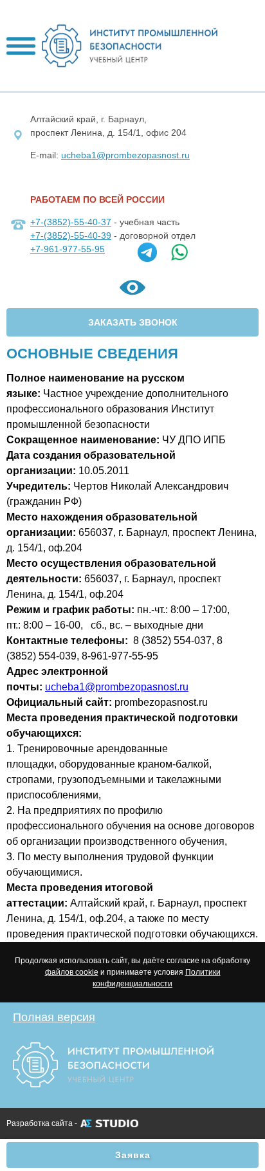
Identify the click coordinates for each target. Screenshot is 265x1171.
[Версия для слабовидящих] (132, 290)
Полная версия (54, 1017)
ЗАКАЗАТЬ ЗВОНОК (133, 322)
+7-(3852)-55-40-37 (70, 222)
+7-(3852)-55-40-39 (70, 235)
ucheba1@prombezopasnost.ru (125, 155)
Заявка (133, 1155)
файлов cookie (71, 972)
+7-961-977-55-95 (67, 249)
